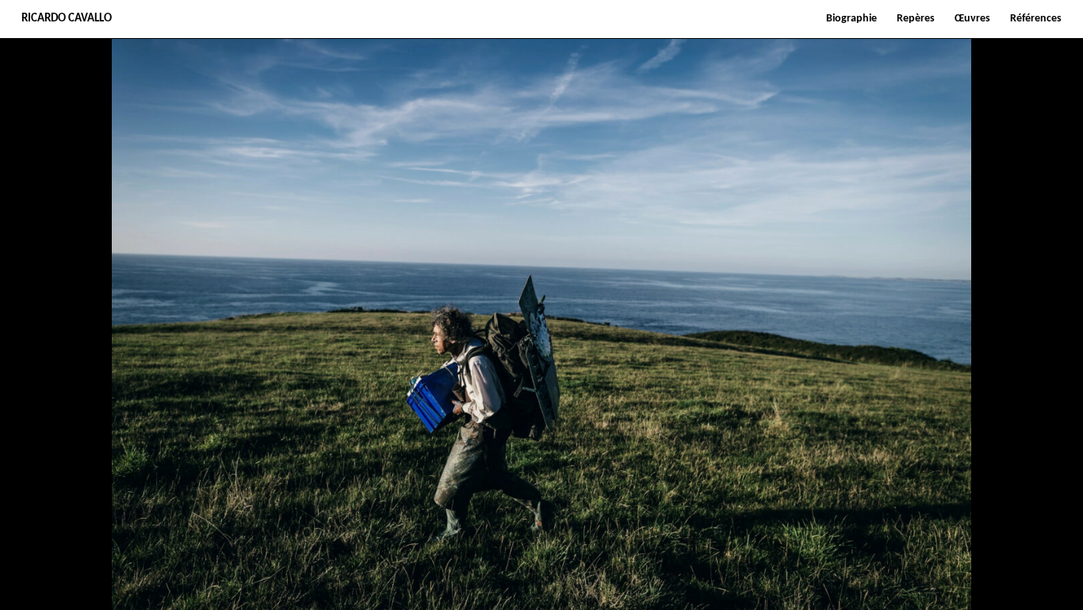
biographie (851, 19)
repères (916, 19)
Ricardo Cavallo (66, 19)
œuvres (972, 19)
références (1036, 19)
